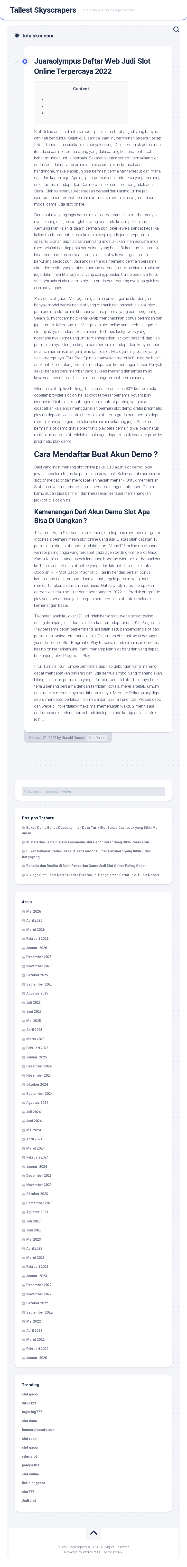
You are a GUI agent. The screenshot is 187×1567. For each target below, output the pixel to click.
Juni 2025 (34, 1011)
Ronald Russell (73, 738)
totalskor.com (95, 545)
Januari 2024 (36, 1167)
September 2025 (39, 984)
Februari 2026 (37, 939)
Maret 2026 (35, 930)
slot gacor (30, 1394)
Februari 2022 (37, 1349)
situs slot (29, 1456)
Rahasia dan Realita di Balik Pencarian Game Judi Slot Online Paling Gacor (86, 866)
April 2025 (34, 1030)
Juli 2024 (33, 1112)
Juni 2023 (34, 1230)
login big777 (32, 1412)
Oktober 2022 (37, 1303)
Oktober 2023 (37, 1194)
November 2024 (39, 1075)
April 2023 (34, 1248)
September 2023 (39, 1203)
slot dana (29, 1421)
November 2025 (39, 966)
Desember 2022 (39, 1285)
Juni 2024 (34, 1121)
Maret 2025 (35, 1039)
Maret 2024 (35, 1148)
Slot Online (97, 738)
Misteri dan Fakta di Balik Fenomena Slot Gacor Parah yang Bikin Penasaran (87, 842)
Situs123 (29, 1403)
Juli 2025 (33, 1002)
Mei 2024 (33, 1130)
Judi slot (29, 1501)
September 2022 (39, 1312)
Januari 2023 (36, 1276)
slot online (30, 1474)
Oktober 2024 (37, 1084)
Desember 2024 (39, 1066)
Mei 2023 (33, 1239)
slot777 (28, 1492)
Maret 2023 (35, 1258)
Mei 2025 (33, 1021)
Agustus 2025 (37, 993)
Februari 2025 (37, 1048)
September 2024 (39, 1094)
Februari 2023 (37, 1267)
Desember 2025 (39, 957)
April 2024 (34, 1139)
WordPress (91, 1552)
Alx (120, 1552)
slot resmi (30, 1439)
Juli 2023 (33, 1221)
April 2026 (34, 920)
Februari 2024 (37, 1157)
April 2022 (34, 1331)
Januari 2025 (36, 1057)
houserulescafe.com (39, 1430)
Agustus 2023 (37, 1212)
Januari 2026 (36, 948)
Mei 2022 (33, 1321)
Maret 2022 (35, 1340)
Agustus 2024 (37, 1103)
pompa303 (30, 1465)
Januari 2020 (36, 1358)
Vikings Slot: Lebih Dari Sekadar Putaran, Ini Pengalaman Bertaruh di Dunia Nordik (92, 875)
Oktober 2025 (37, 975)
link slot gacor (33, 1483)
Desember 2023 (39, 1175)
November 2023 (39, 1185)
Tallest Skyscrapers (43, 10)
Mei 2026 (33, 911)
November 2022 (39, 1294)
